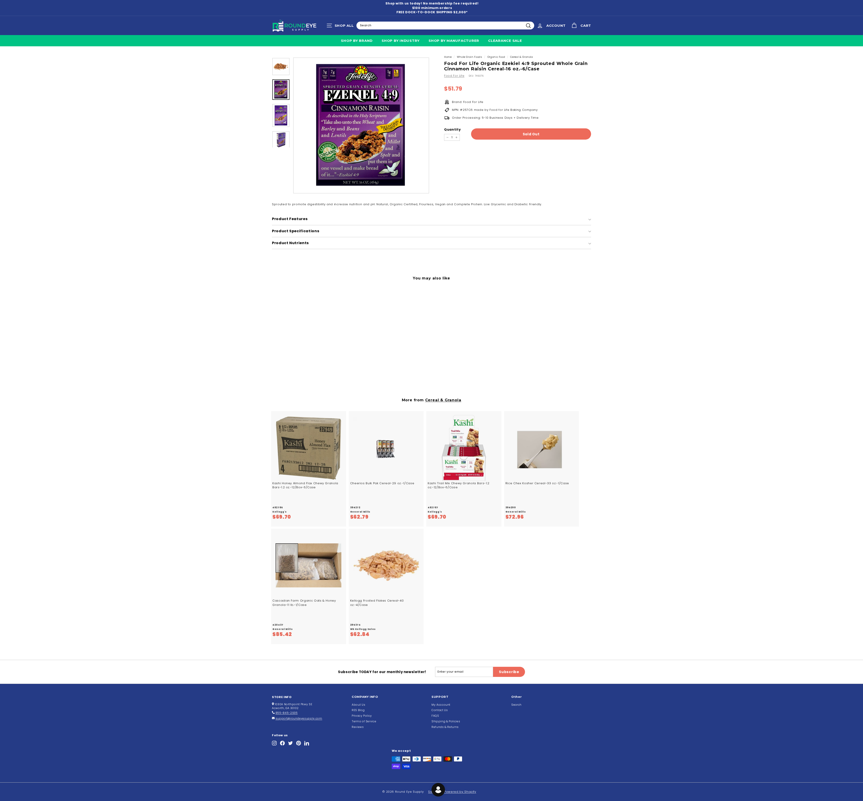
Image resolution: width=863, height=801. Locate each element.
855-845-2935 (287, 713)
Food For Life (454, 76)
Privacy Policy (362, 716)
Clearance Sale (505, 40)
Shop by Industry (401, 40)
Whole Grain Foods (469, 57)
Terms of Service (364, 721)
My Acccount (441, 705)
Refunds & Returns (445, 727)
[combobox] (445, 25)
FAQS (435, 716)
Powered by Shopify (460, 792)
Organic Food (496, 57)
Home (448, 57)
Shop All (341, 26)
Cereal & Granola (521, 57)
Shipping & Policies (446, 721)
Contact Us (440, 710)
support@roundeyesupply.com (299, 718)
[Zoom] (361, 125)
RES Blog (358, 710)
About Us (358, 705)
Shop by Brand (357, 40)
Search (516, 705)
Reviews (358, 727)
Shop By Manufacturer (454, 40)
